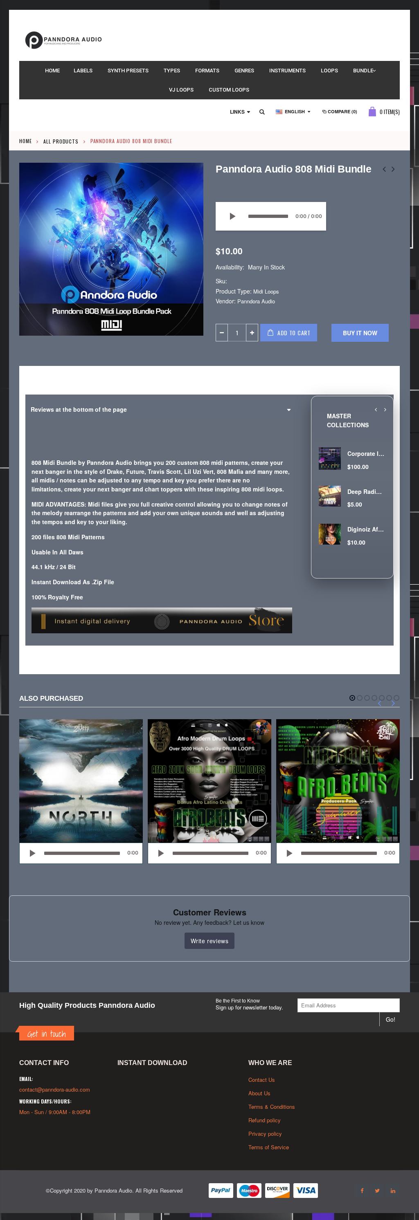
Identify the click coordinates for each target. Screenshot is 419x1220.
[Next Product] (393, 168)
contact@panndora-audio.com (54, 1089)
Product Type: (234, 291)
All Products (61, 140)
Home (25, 140)
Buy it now (360, 333)
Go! (390, 1019)
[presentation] (376, 409)
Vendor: (226, 301)
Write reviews (210, 941)
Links (237, 111)
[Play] (232, 216)
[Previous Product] (384, 168)
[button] (352, 698)
